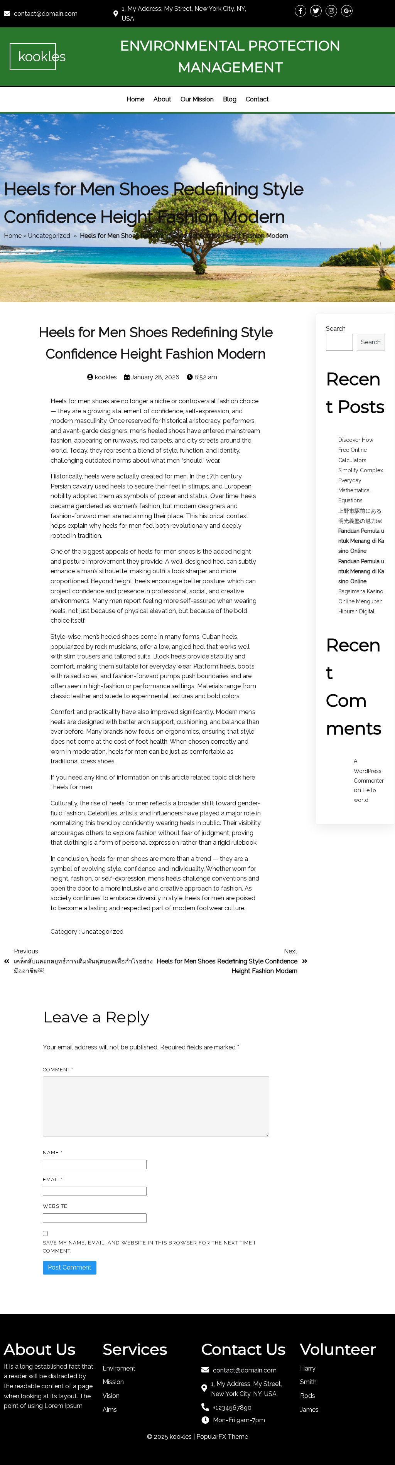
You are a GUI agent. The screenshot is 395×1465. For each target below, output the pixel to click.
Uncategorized (49, 235)
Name (52, 1152)
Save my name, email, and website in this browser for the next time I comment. (149, 1247)
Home (13, 235)
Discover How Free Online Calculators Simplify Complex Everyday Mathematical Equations (360, 470)
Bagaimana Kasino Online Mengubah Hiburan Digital (360, 601)
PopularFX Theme (222, 1436)
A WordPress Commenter (369, 770)
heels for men (72, 787)
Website (55, 1206)
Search (336, 328)
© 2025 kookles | (171, 1436)
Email (53, 1179)
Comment (58, 1070)
